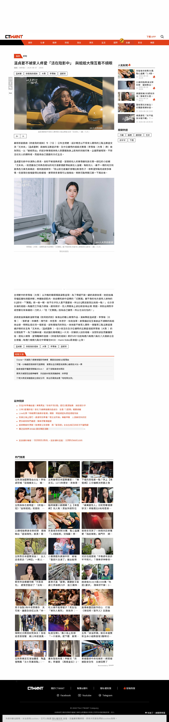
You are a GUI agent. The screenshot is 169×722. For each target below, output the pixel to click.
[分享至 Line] (10, 79)
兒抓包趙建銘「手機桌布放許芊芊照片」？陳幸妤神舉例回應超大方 (97, 558)
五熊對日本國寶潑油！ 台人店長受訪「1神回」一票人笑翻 (30, 558)
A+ (17, 136)
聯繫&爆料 (82, 688)
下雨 (132, 140)
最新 (30, 42)
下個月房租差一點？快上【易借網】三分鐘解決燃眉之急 (97, 481)
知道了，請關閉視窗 (156, 712)
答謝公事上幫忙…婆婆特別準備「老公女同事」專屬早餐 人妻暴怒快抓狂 (52, 417)
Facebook (65, 695)
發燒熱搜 (130, 688)
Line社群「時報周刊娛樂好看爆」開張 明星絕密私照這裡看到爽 (48, 413)
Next (10, 93)
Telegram (107, 695)
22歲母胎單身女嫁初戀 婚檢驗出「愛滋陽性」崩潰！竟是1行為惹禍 (30, 532)
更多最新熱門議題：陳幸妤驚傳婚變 (35, 420)
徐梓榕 (22, 67)
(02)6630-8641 (41, 439)
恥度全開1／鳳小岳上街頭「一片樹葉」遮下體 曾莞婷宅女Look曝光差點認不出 (63, 634)
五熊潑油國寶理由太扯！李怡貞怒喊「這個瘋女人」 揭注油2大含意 (30, 481)
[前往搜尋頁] (162, 36)
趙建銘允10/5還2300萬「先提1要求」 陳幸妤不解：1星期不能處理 (97, 583)
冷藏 (122, 134)
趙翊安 (139, 134)
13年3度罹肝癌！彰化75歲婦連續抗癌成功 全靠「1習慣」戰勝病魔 (50, 409)
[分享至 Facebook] (10, 83)
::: (16, 46)
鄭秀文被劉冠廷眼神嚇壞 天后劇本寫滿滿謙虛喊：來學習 (42, 373)
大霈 (44, 73)
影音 (140, 42)
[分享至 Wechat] (10, 88)
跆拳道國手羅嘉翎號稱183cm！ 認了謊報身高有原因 (41, 368)
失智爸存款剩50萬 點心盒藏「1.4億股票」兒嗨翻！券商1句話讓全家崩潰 (63, 532)
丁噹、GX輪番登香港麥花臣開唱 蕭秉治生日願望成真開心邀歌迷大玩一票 (49, 364)
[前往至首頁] (14, 36)
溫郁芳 (63, 73)
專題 (152, 42)
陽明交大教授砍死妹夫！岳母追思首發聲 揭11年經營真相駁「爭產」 (30, 634)
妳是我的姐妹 (32, 73)
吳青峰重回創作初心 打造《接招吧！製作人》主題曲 (96, 609)
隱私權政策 (57, 718)
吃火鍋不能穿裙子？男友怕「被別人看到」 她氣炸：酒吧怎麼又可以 (63, 609)
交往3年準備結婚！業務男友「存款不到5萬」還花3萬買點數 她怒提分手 (52, 405)
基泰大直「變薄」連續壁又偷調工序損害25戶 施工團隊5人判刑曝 (63, 583)
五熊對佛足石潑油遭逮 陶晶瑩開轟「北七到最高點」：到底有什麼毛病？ (30, 660)
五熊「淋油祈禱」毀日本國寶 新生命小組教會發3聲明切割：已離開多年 (97, 634)
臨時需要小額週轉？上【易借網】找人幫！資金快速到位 (63, 506)
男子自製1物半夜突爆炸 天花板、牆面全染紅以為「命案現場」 (30, 609)
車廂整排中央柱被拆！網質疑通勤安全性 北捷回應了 (97, 660)
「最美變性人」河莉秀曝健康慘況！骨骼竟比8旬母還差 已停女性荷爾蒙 (97, 506)
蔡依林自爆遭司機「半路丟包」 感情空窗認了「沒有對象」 (30, 583)
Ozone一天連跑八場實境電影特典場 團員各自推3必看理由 (42, 359)
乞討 (148, 134)
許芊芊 (123, 140)
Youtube (86, 695)
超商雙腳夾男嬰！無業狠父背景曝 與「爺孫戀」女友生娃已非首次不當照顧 (53, 424)
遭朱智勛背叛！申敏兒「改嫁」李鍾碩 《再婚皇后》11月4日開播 (63, 660)
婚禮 (130, 134)
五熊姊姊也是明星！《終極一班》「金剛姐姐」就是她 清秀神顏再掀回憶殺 (30, 506)
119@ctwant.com (74, 439)
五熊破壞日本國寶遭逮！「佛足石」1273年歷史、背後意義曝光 (64, 481)
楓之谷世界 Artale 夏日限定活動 (33, 429)
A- (23, 136)
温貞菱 (19, 73)
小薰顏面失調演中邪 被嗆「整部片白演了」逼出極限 (62, 558)
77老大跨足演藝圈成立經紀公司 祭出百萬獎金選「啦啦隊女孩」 (45, 377)
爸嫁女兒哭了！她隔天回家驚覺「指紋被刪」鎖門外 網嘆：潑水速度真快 (97, 532)
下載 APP (151, 36)
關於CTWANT (58, 688)
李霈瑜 (53, 73)
